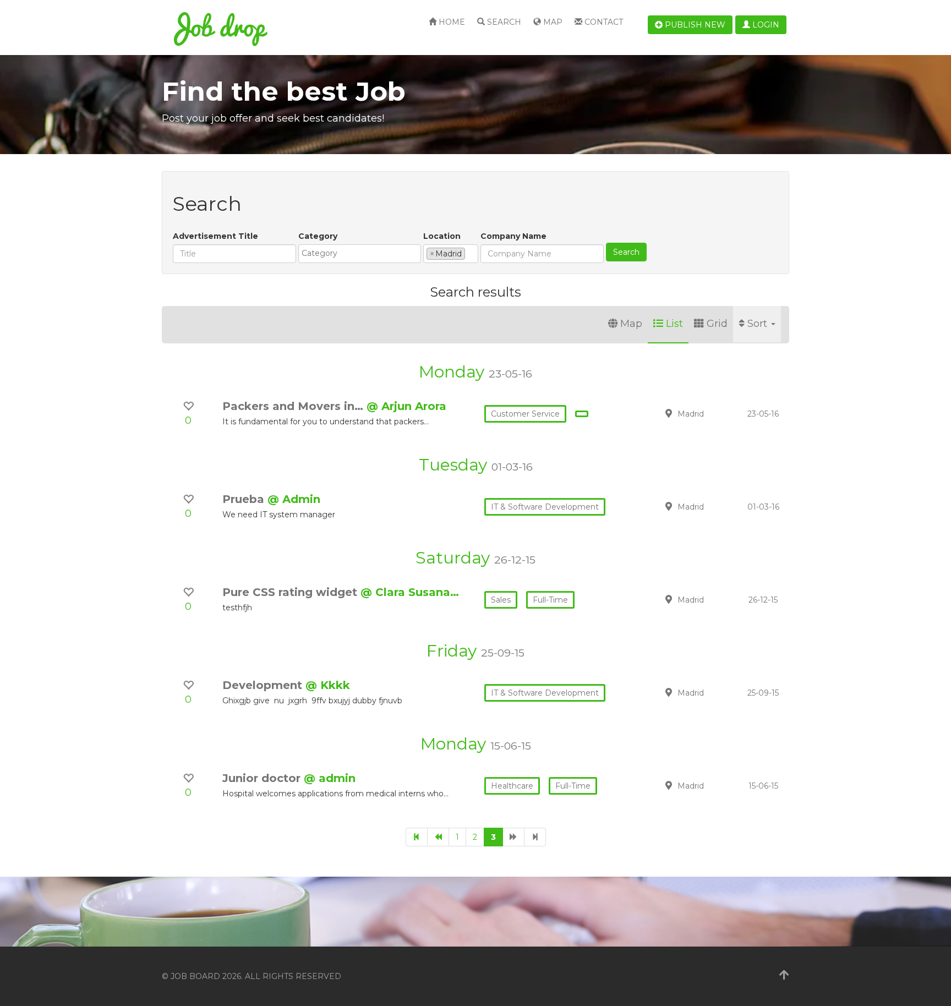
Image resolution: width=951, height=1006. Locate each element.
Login (764, 25)
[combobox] (359, 253)
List (674, 324)
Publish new (694, 25)
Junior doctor (263, 778)
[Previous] (438, 837)
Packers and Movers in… (294, 406)
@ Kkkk (327, 685)
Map (551, 22)
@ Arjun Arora (406, 406)
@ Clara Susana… (409, 592)
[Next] (513, 837)
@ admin (330, 778)
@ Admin (293, 499)
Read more (711, 413)
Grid (717, 324)
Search (503, 22)
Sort (758, 324)
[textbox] (362, 253)
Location (442, 236)
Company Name (513, 236)
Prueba (244, 499)
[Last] (535, 837)
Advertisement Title (215, 236)
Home (450, 22)
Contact (602, 22)
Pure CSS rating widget (291, 592)
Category (317, 236)
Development (263, 685)
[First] (417, 837)
